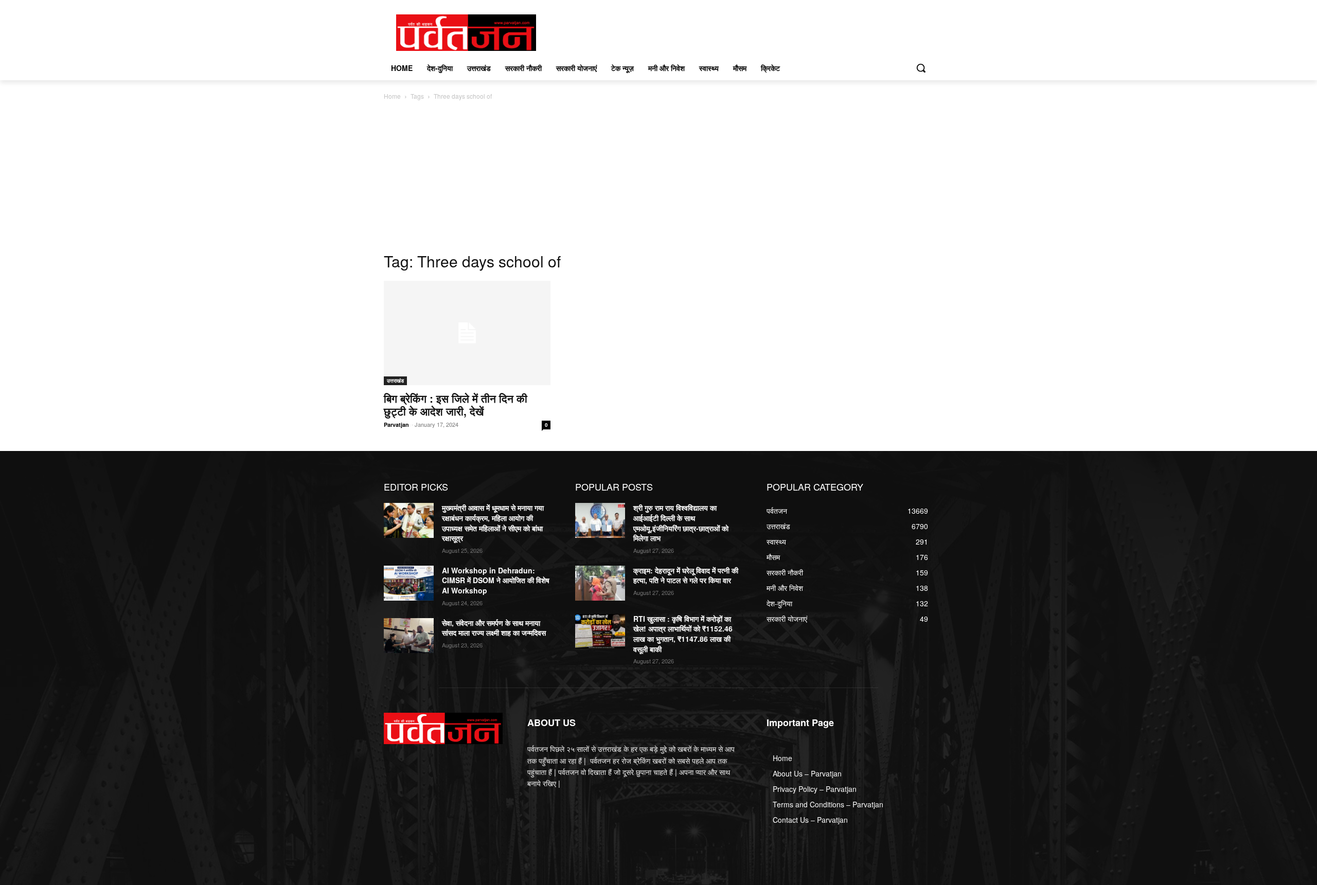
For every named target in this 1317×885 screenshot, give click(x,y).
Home (392, 96)
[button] (921, 68)
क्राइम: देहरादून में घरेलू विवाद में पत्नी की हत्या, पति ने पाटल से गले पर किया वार (685, 575)
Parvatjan (396, 424)
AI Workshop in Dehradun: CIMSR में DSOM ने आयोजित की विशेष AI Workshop (495, 580)
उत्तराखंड (395, 380)
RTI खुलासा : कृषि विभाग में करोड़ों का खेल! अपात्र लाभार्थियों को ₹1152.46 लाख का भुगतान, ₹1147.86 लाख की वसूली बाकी (683, 633)
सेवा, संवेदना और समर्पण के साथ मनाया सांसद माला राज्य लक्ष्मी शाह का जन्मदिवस (494, 628)
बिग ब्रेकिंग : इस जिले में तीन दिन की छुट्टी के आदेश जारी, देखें (455, 404)
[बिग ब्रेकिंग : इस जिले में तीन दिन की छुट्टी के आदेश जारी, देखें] (467, 333)
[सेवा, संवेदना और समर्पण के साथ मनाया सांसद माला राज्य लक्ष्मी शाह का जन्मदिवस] (409, 635)
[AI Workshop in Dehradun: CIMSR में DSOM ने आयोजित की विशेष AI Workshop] (409, 583)
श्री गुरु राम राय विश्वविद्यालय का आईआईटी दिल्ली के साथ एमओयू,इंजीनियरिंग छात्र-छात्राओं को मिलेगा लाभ (680, 522)
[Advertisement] (658, 179)
